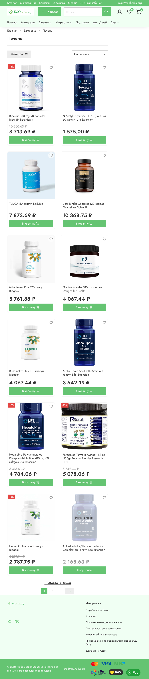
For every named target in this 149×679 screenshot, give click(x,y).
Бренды (12, 22)
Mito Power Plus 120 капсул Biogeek (26, 289)
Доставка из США (96, 651)
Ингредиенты (63, 22)
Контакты (44, 3)
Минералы (28, 22)
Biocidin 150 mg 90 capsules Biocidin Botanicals (27, 118)
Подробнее (84, 570)
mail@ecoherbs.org (130, 3)
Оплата (72, 3)
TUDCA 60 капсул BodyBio (26, 204)
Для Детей (100, 22)
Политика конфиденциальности (104, 622)
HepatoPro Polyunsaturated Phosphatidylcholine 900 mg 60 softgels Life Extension (29, 458)
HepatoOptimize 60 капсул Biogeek (26, 548)
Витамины (45, 22)
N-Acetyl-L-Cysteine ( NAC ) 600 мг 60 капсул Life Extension (84, 118)
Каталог (12, 3)
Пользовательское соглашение (103, 628)
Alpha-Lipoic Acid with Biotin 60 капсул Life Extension (83, 373)
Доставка (59, 3)
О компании (28, 3)
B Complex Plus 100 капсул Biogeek (26, 373)
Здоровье (82, 22)
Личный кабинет (90, 3)
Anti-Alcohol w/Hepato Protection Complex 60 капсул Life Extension (84, 548)
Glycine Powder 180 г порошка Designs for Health (82, 289)
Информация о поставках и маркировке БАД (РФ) (111, 643)
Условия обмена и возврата (101, 634)
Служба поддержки (97, 610)
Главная (12, 30)
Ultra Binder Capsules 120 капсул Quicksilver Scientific (83, 205)
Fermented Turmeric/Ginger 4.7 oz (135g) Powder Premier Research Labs (84, 458)
